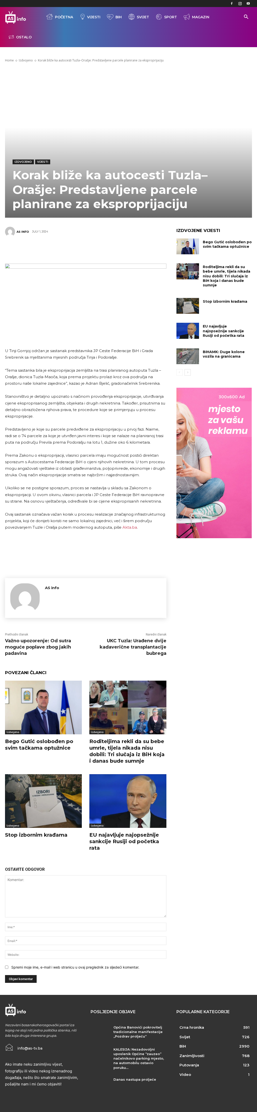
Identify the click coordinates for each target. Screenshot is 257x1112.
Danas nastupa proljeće (134, 1079)
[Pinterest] (77, 249)
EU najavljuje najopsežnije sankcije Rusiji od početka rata (124, 841)
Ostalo (24, 37)
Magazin (200, 17)
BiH (118, 17)
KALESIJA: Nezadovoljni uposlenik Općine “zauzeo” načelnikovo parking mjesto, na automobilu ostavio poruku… (138, 1058)
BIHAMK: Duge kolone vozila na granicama (224, 354)
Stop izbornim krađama (36, 835)
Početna (64, 17)
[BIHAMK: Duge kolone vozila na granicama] (187, 356)
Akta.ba (129, 527)
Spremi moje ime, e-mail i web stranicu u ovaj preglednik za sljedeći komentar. (75, 967)
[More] (123, 249)
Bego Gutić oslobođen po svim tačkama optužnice (227, 244)
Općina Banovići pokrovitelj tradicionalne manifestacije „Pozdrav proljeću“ (138, 1031)
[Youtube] (248, 3)
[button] (246, 17)
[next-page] (187, 372)
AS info (23, 231)
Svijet (143, 17)
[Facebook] (231, 3)
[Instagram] (240, 3)
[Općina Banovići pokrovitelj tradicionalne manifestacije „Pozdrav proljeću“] (100, 1032)
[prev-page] (179, 372)
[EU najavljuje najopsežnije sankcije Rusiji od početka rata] (127, 801)
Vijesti (93, 17)
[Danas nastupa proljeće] (100, 1084)
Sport (170, 17)
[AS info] (11, 232)
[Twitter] (62, 249)
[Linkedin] (107, 249)
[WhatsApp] (92, 249)
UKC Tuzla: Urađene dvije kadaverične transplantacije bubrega (133, 647)
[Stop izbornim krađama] (43, 801)
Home (9, 60)
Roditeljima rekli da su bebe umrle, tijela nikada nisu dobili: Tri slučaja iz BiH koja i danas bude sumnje (226, 276)
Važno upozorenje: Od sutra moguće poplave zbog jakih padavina (38, 647)
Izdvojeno (26, 60)
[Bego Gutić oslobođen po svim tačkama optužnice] (43, 707)
